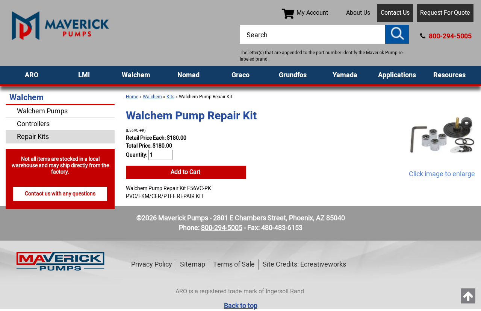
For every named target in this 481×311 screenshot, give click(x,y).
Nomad (188, 75)
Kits (170, 96)
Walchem (136, 75)
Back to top (240, 306)
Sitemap (192, 264)
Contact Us (395, 12)
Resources (449, 75)
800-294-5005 (449, 36)
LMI (84, 75)
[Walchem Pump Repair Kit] (441, 135)
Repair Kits (33, 137)
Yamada (345, 75)
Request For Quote (445, 12)
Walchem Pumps (42, 111)
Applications (397, 75)
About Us (358, 12)
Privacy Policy (151, 264)
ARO (31, 75)
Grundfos (293, 75)
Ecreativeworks (323, 264)
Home (132, 96)
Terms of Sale (234, 264)
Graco (240, 75)
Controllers (33, 124)
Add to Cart (186, 172)
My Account (312, 12)
